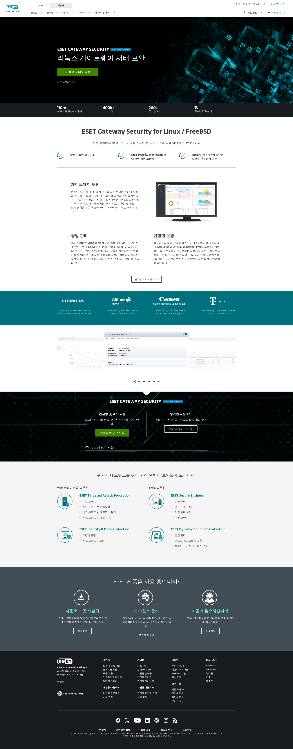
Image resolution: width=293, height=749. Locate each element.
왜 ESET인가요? (102, 12)
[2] (139, 381)
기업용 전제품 (144, 673)
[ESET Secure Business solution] (156, 510)
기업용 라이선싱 (145, 681)
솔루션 (50, 12)
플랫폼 (34, 12)
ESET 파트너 (178, 665)
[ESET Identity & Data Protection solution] (64, 544)
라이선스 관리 (146, 611)
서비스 (66, 12)
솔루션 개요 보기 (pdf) (146, 279)
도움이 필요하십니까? (211, 611)
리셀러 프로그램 (180, 669)
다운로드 (82, 631)
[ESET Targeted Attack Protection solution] (64, 510)
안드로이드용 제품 (112, 677)
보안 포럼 (176, 700)
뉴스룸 (209, 673)
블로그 (246, 3)
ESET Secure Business (187, 495)
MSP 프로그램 (179, 673)
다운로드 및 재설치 (82, 611)
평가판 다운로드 (111, 693)
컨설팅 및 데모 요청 (78, 72)
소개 (237, 3)
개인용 (39, 5)
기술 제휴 (176, 677)
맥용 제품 (108, 673)
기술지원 (210, 631)
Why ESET (211, 669)
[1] (134, 381)
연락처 (60, 681)
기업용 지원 (178, 697)
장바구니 (260, 3)
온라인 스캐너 (110, 681)
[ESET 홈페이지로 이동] (12, 8)
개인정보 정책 (123, 729)
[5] (154, 381)
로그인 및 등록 (146, 635)
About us (210, 665)
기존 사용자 (178, 689)
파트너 (82, 12)
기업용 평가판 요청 (181, 429)
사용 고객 (108, 697)
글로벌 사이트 (280, 3)
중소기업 (141, 665)
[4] (149, 381)
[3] (144, 381)
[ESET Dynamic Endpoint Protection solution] (156, 544)
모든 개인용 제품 (111, 665)
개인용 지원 (178, 693)
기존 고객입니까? (66, 81)
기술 (208, 677)
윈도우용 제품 (110, 669)
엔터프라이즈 (144, 669)
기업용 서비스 (144, 677)
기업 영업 (252, 12)
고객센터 (276, 12)
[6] (158, 381)
